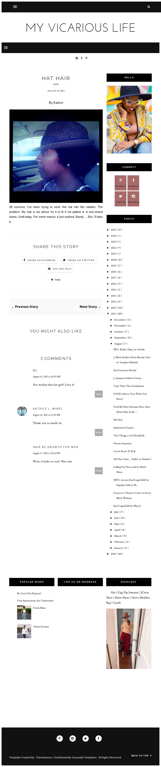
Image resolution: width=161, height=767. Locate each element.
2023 (114, 242)
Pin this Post (62, 269)
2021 (114, 254)
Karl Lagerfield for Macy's (127, 506)
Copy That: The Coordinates (128, 386)
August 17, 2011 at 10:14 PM (46, 453)
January (118, 548)
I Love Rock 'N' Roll (124, 451)
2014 (114, 296)
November (120, 325)
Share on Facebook (42, 260)
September (120, 337)
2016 (114, 284)
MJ (35, 370)
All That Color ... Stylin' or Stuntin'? (132, 459)
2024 (114, 236)
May (117, 524)
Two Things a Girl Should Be (129, 435)
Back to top (140, 755)
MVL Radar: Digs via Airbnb (129, 349)
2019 (114, 266)
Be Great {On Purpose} (29, 593)
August (118, 344)
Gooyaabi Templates (84, 757)
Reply (99, 394)
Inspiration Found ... (124, 427)
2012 (114, 308)
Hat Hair (118, 420)
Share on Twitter (81, 260)
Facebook (133, 186)
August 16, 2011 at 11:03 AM (46, 415)
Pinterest (120, 186)
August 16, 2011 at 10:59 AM (46, 376)
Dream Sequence (122, 443)
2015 (114, 290)
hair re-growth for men (55, 447)
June (117, 518)
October (119, 332)
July (116, 512)
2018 (114, 272)
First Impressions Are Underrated (35, 600)
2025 (114, 230)
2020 (114, 260)
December (120, 320)
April (117, 530)
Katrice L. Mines (48, 408)
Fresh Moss (39, 608)
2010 (114, 554)
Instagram (133, 202)
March (118, 536)
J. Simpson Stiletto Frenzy (127, 378)
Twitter (120, 202)
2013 (113, 301)
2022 (114, 248)
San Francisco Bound (124, 370)
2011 (113, 313)
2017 (114, 278)
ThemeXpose (44, 757)
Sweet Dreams (41, 626)
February (119, 542)
